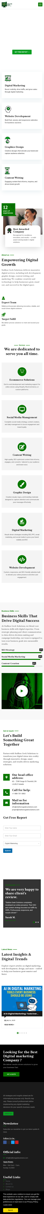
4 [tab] (24, 1033)
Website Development (22, 567)
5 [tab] (26, 1033)
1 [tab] (33, 922)
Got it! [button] (10, 1210)
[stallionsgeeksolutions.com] (7, 4)
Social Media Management (22, 417)
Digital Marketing (22, 530)
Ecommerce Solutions (22, 380)
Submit (8, 851)
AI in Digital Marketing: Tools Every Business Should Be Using (23, 1013)
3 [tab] (38, 922)
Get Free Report (21, 52)
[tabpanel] (22, 911)
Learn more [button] (7, 1205)
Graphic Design (22, 492)
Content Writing (22, 455)
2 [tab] (36, 922)
